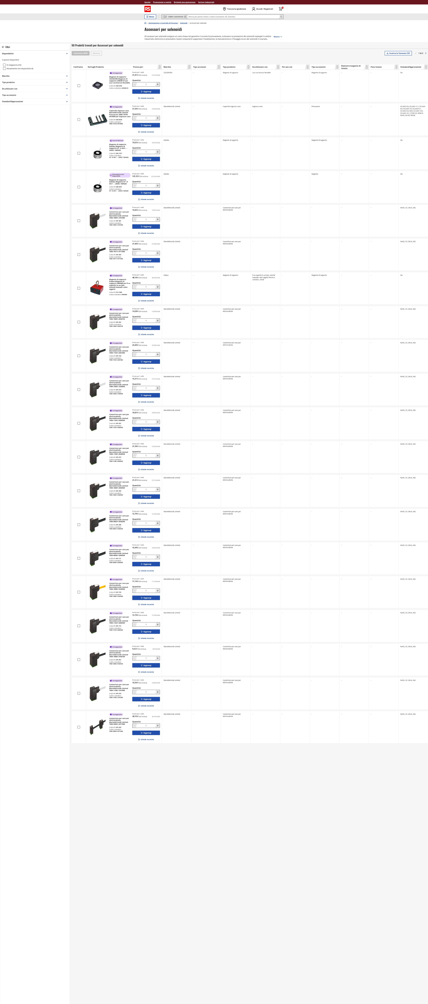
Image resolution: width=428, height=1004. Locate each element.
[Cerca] (281, 17)
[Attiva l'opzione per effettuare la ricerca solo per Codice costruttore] (185, 17)
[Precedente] (416, 53)
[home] (145, 23)
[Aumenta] (157, 84)
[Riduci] (135, 84)
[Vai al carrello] (281, 9)
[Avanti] (426, 53)
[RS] (147, 9)
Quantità (136, 80)
